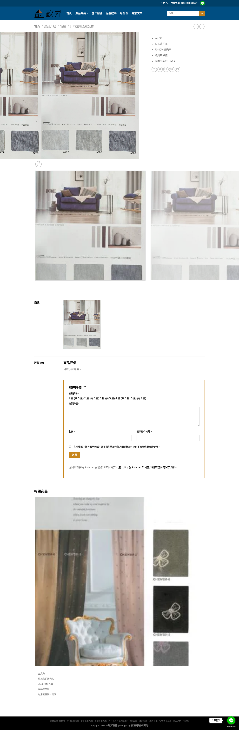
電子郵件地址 (144, 431)
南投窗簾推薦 (100, 721)
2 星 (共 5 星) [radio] (91, 398)
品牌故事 (111, 13)
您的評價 (74, 403)
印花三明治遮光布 (82, 26)
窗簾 (63, 26)
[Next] (46, 162)
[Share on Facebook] (154, 69)
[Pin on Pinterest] (171, 69)
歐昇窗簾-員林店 (57, 721)
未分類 (186, 721)
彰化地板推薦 (165, 721)
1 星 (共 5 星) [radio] (76, 398)
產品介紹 (80, 13)
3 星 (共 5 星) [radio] (107, 398)
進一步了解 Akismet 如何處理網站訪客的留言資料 (147, 467)
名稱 (72, 431)
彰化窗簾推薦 (73, 721)
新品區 (124, 13)
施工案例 (97, 13)
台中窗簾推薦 (87, 721)
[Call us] (167, 3)
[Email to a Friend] (166, 69)
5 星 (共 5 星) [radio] (138, 398)
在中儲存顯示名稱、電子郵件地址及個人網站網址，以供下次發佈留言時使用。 (117, 447)
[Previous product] (201, 26)
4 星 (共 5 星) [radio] (122, 398)
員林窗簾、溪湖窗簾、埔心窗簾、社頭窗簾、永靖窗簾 (133, 721)
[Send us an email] (164, 3)
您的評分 (74, 393)
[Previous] (36, 284)
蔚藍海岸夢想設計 (140, 725)
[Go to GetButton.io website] (231, 727)
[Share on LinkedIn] (177, 69)
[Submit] (202, 13)
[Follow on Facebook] (161, 3)
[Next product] (196, 26)
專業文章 (137, 13)
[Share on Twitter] (160, 69)
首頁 (69, 13)
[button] (38, 164)
